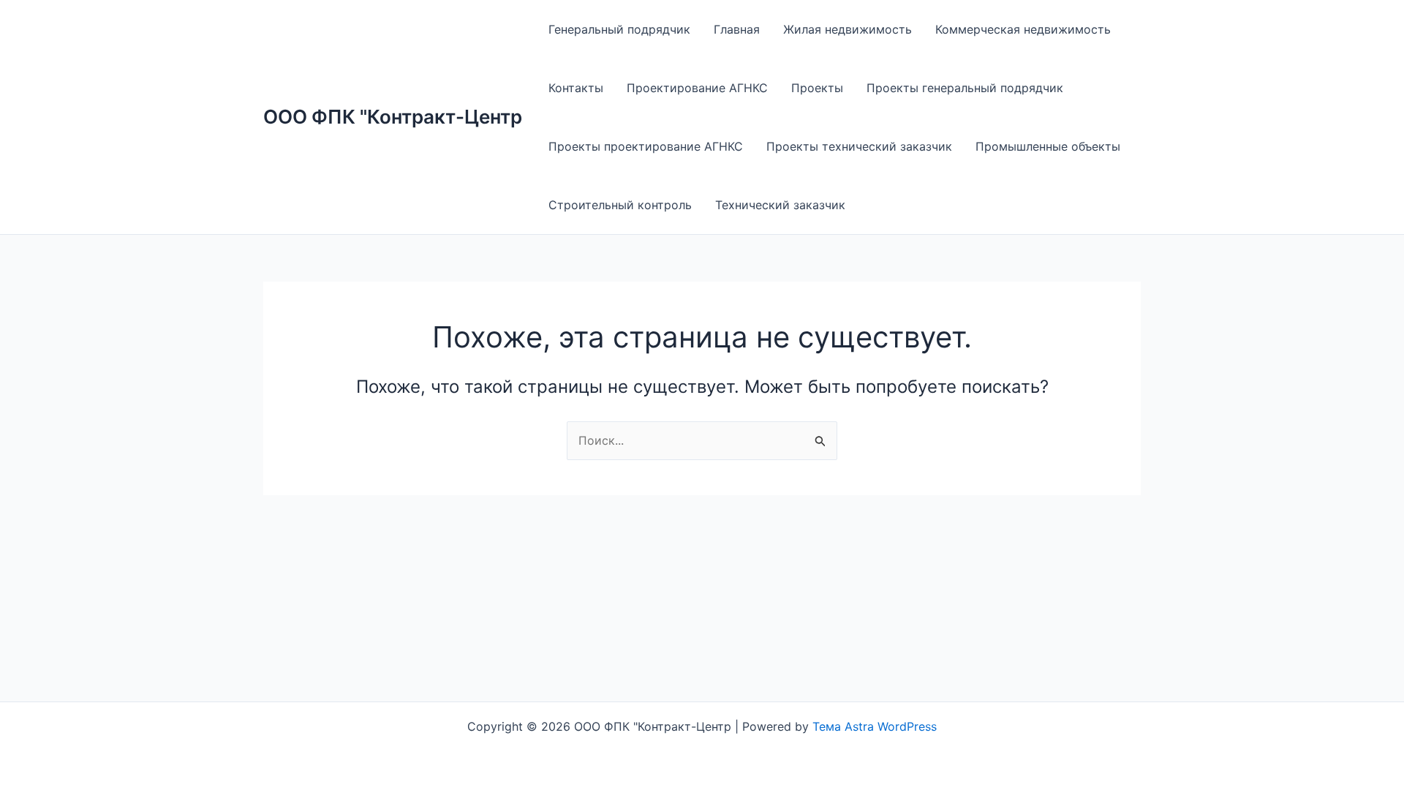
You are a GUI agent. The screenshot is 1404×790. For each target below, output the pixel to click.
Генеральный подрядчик (619, 29)
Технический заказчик (780, 205)
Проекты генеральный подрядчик (965, 87)
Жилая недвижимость (847, 29)
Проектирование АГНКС (697, 87)
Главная (737, 29)
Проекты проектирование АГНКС (645, 146)
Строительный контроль (620, 205)
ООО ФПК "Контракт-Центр (392, 116)
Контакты (575, 87)
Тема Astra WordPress (874, 726)
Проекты (817, 87)
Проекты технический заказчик (859, 146)
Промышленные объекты (1047, 146)
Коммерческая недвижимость (1023, 29)
